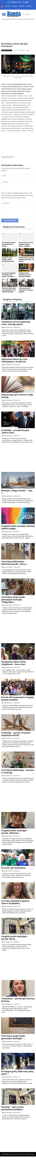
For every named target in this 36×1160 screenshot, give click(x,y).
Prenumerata (7, 6)
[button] (2, 6)
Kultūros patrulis (7, 50)
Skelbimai (22, 6)
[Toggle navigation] (4, 14)
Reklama (15, 6)
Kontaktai (29, 6)
